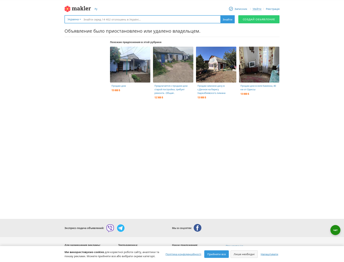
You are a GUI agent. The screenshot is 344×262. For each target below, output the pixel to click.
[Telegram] (120, 228)
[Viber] (110, 228)
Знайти (227, 19)
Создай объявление (259, 19)
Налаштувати (269, 254)
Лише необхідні (244, 254)
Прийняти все (216, 254)
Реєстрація (273, 9)
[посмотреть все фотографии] (114, 51)
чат (335, 230)
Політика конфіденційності (183, 254)
